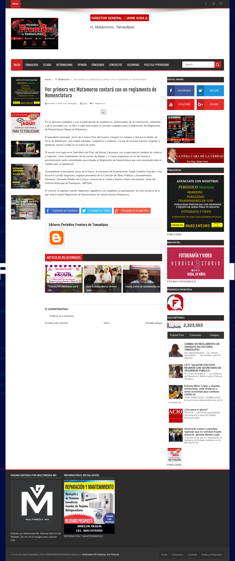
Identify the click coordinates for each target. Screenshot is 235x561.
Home (164, 554)
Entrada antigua (153, 323)
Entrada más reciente (56, 323)
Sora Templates (30, 554)
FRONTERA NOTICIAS (57, 554)
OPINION (82, 65)
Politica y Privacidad (212, 554)
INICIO (17, 65)
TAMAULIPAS (31, 65)
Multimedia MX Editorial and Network (100, 554)
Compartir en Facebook (65, 210)
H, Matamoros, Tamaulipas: (112, 27)
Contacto (192, 554)
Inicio (106, 323)
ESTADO (47, 65)
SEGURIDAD (133, 65)
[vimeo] (220, 4)
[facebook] (206, 4)
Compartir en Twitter (99, 210)
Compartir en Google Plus (135, 210)
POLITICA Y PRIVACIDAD (156, 65)
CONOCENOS (97, 65)
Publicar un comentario (62, 316)
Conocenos (177, 554)
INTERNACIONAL (64, 65)
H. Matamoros (99, 103)
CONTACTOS (115, 65)
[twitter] (213, 4)
